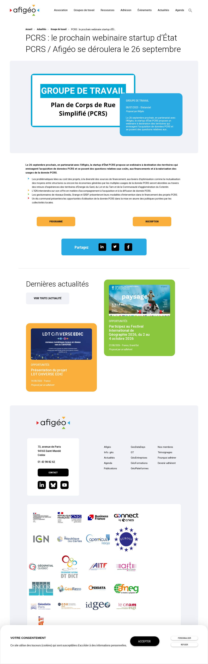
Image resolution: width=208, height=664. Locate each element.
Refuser (184, 645)
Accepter (144, 641)
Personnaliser (184, 638)
